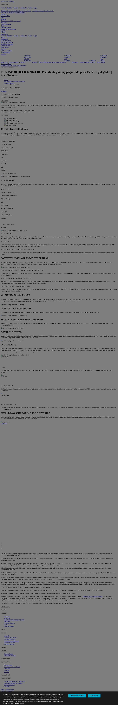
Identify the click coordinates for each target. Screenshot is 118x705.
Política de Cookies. (19, 703)
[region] (59, 698)
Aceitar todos (94, 695)
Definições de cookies (77, 695)
